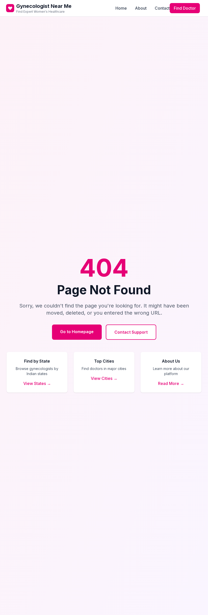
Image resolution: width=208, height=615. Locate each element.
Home (121, 8)
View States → (37, 383)
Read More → (171, 383)
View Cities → (104, 378)
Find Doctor (185, 8)
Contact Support (131, 332)
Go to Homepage (77, 331)
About (141, 8)
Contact (162, 8)
